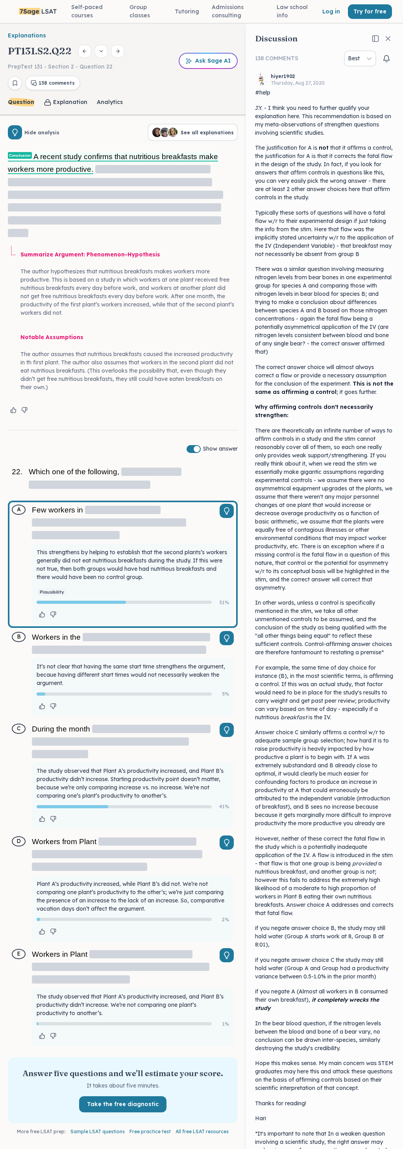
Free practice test (150, 1131)
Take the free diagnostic (123, 1104)
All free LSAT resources (202, 1131)
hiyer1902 (283, 76)
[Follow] (386, 59)
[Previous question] (84, 51)
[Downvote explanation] (24, 410)
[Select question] (101, 51)
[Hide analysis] (15, 132)
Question (21, 102)
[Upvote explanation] (13, 410)
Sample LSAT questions (97, 1131)
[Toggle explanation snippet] (227, 511)
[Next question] (117, 51)
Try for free (369, 11)
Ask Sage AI (213, 60)
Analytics (110, 102)
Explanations (27, 35)
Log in (331, 11)
